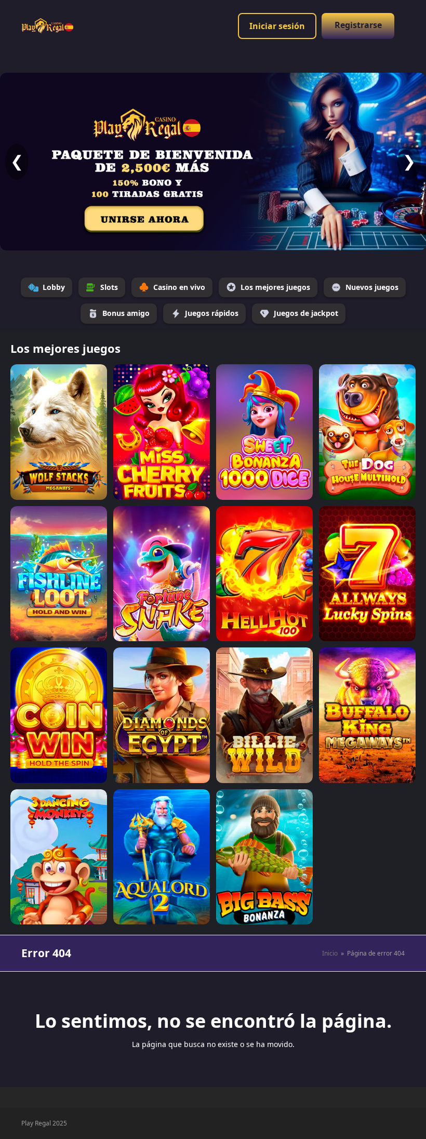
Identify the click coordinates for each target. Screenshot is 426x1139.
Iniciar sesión (277, 26)
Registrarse (358, 25)
